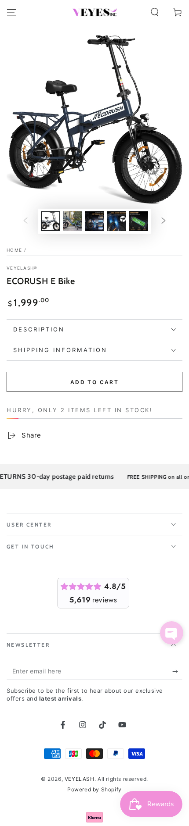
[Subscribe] (177, 671)
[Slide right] (163, 221)
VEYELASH (79, 779)
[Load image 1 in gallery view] (50, 221)
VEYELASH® (22, 268)
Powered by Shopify (94, 789)
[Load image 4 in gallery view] (116, 221)
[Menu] (11, 12)
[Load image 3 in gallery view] (94, 221)
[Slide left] (25, 221)
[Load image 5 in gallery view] (138, 221)
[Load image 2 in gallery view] (72, 221)
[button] (154, 12)
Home (14, 250)
